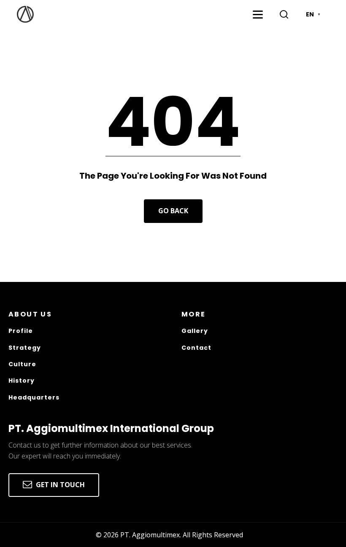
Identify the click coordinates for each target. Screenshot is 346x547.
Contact (196, 348)
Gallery (194, 331)
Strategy (24, 348)
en (313, 14)
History (21, 381)
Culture (22, 364)
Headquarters (33, 397)
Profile (20, 331)
